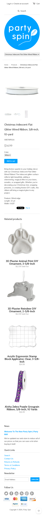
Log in (9, 4)
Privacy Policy (10, 468)
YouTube (16, 493)
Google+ (32, 493)
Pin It (28, 208)
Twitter (6, 493)
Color (6, 152)
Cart (38, 4)
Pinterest (27, 493)
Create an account (21, 4)
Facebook (11, 493)
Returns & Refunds (12, 462)
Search (7, 455)
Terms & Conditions (12, 465)
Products (14, 65)
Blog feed (22, 493)
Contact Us (8, 459)
